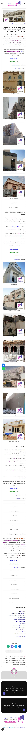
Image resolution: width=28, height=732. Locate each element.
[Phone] (3, 365)
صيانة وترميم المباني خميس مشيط (17, 662)
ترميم (24, 623)
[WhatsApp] (3, 368)
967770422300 (6, 727)
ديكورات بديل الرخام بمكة (20, 636)
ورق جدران (18, 498)
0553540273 (12, 58)
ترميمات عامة (12, 658)
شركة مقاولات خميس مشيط (11, 660)
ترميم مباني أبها (13, 656)
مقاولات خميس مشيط (18, 664)
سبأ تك (12, 727)
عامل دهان (14, 676)
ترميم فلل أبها (20, 656)
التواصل (22, 51)
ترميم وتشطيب (17, 259)
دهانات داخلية (17, 68)
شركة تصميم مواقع (20, 727)
